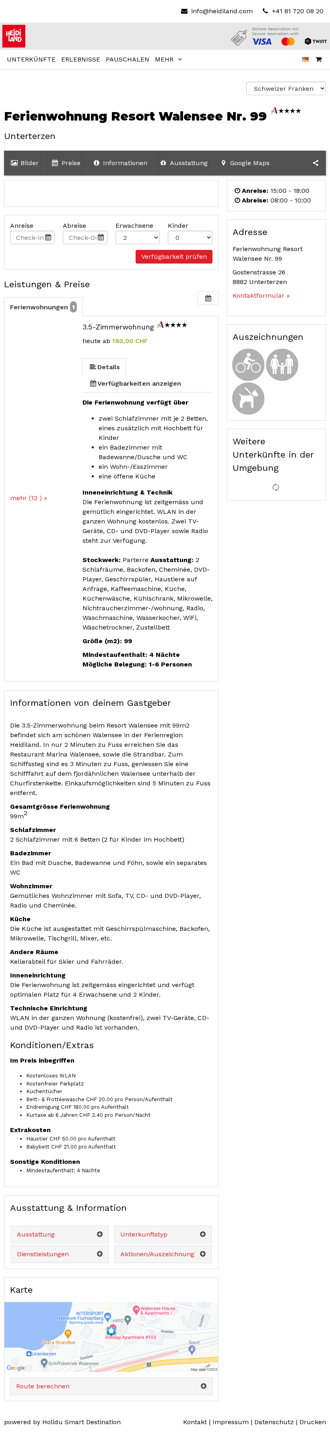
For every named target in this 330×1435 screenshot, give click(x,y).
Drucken (312, 1422)
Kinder (178, 225)
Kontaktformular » (261, 295)
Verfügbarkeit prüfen (174, 256)
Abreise (74, 225)
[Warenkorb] (318, 59)
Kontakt (195, 1422)
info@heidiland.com (221, 11)
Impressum (230, 1422)
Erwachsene (134, 225)
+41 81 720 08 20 (297, 11)
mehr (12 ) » (28, 498)
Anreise (21, 225)
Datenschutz (274, 1422)
